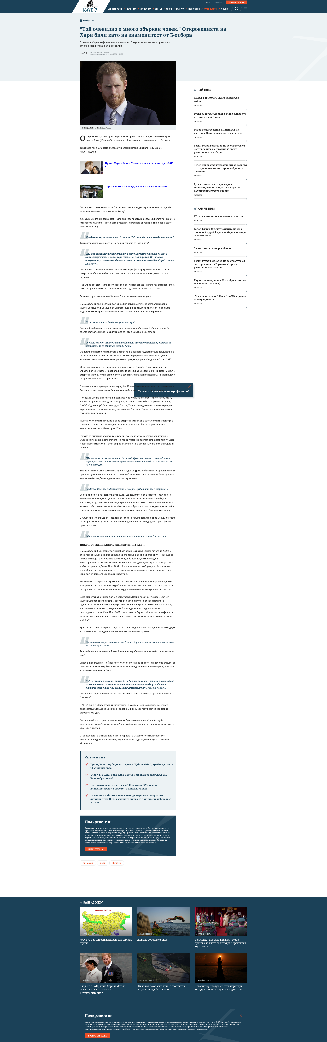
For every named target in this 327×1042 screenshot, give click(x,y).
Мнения (224, 9)
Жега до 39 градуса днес (152, 939)
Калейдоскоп (210, 9)
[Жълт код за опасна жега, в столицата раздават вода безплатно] (163, 968)
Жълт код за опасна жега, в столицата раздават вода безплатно (161, 987)
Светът (158, 9)
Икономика (145, 9)
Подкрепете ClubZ (237, 2)
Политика (131, 9)
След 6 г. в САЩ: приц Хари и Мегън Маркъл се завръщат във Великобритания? (102, 989)
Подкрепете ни (95, 849)
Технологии (194, 9)
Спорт (169, 9)
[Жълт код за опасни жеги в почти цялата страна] (106, 921)
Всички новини (115, 9)
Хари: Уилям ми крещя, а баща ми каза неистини (136, 186)
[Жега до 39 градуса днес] (163, 921)
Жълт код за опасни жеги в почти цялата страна (106, 941)
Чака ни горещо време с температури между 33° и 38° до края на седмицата (218, 987)
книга (102, 863)
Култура (180, 9)
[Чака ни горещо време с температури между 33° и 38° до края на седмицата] (221, 968)
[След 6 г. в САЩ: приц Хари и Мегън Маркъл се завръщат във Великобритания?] (106, 968)
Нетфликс (117, 863)
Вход (208, 2)
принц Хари (88, 863)
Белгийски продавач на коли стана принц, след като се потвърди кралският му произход (220, 943)
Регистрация (217, 2)
